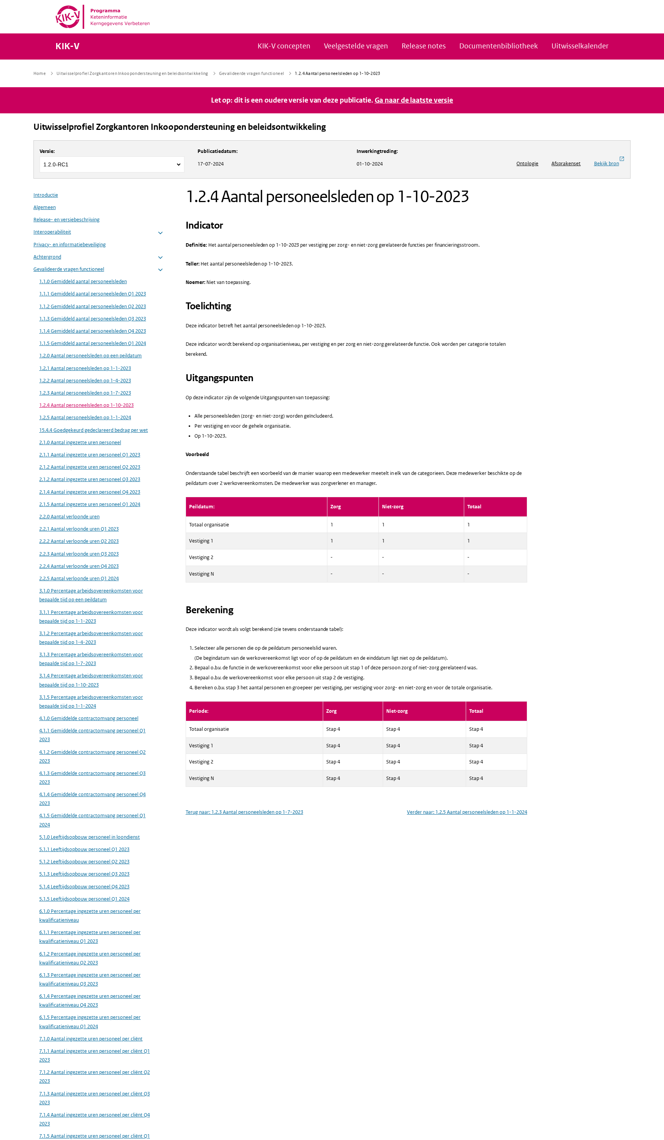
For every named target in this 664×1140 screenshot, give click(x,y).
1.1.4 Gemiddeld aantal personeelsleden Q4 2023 (92, 331)
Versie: (47, 151)
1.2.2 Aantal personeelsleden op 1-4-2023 (85, 381)
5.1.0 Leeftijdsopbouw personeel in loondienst (89, 837)
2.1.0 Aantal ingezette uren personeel (80, 443)
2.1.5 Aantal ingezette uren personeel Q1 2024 (89, 504)
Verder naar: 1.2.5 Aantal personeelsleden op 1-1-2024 (467, 812)
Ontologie (527, 163)
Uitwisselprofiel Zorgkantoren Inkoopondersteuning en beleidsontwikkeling (179, 127)
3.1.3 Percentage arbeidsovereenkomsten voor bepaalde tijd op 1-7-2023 (91, 659)
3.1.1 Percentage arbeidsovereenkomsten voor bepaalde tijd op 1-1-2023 (91, 616)
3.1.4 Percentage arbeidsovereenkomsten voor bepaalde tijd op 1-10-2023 (91, 680)
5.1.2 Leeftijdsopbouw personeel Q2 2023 (84, 862)
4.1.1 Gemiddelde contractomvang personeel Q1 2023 (92, 735)
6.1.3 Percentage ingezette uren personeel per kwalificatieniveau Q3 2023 (90, 979)
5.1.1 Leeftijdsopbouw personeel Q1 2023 (84, 849)
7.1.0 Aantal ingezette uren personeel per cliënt (91, 1039)
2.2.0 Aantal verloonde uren (69, 517)
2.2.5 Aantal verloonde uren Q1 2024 (79, 579)
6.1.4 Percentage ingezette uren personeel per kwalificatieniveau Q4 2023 (90, 1001)
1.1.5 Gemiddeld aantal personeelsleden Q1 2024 (92, 343)
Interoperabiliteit (52, 232)
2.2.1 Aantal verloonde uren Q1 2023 (79, 529)
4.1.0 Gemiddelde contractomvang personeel (88, 718)
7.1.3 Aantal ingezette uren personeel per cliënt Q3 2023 (94, 1098)
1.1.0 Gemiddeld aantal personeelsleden (83, 282)
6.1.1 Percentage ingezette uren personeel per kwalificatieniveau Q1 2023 (90, 937)
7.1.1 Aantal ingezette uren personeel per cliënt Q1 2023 (94, 1056)
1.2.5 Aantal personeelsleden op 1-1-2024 (85, 418)
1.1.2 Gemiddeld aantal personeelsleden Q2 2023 (92, 306)
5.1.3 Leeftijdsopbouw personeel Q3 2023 (84, 874)
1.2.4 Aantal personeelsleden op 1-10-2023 (86, 405)
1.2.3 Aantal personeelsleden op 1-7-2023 (85, 393)
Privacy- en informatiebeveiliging (69, 244)
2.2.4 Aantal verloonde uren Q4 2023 (79, 566)
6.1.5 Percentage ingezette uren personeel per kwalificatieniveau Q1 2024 (90, 1022)
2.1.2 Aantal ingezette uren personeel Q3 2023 (89, 479)
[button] (160, 233)
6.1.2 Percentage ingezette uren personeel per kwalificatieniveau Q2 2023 (90, 958)
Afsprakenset (566, 163)
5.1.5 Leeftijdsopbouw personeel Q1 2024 (84, 899)
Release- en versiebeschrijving (66, 220)
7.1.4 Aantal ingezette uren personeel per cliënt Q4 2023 (94, 1119)
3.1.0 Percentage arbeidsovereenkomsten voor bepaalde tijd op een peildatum (91, 595)
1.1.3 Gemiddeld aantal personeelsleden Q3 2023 (92, 319)
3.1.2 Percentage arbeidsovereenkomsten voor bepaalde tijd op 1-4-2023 (91, 638)
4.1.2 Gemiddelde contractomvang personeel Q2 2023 (92, 756)
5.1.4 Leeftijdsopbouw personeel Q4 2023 (84, 886)
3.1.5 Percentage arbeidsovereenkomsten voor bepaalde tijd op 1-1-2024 (91, 702)
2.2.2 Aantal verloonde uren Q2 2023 (79, 541)
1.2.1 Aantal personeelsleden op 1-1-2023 (85, 368)
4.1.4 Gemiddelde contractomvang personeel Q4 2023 (92, 799)
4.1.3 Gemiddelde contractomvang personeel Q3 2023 (92, 778)
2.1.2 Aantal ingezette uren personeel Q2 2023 (89, 467)
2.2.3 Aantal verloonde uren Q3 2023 (79, 554)
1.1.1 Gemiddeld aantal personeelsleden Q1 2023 (92, 294)
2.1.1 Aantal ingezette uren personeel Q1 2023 (89, 455)
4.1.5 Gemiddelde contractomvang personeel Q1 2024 (92, 820)
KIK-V (67, 46)
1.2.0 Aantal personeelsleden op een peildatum (90, 356)
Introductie (45, 195)
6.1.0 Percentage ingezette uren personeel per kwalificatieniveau (90, 916)
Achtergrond (47, 257)
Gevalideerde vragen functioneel (68, 269)
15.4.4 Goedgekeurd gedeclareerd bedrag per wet (93, 430)
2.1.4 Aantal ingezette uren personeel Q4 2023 (89, 492)
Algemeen (44, 207)
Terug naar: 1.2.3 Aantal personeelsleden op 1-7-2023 (244, 812)
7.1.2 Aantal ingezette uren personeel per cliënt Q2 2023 (94, 1077)
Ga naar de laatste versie (414, 100)
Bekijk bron (606, 163)
